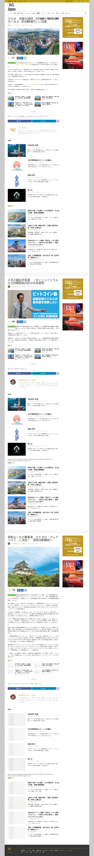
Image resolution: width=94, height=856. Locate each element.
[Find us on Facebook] (74, 1)
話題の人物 (20, 13)
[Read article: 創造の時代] (17, 180)
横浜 (12, 368)
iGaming (38, 13)
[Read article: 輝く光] (17, 195)
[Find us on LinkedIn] (76, 1)
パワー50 (62, 13)
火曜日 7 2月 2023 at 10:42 (20, 107)
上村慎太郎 (31, 214)
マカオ (52, 13)
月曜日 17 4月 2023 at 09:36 (21, 99)
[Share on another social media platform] (24, 58)
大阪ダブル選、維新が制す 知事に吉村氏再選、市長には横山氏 (50, 97)
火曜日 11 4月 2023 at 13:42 (47, 99)
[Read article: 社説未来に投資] (17, 150)
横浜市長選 (16, 368)
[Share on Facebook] (18, 58)
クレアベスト (16, 683)
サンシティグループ (24, 683)
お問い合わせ (20, 1)
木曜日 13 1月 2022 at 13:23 (42, 177)
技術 (34, 13)
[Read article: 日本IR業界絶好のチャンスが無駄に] (17, 165)
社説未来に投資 (33, 145)
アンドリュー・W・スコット (34, 162)
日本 (48, 13)
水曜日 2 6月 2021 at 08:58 (26, 25)
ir (11, 683)
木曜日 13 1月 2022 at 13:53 (46, 162)
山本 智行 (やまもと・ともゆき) (19, 286)
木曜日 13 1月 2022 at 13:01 (42, 192)
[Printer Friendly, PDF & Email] (11, 62)
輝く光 (30, 190)
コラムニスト (27, 13)
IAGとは (15, 1)
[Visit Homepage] (14, 6)
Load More (33, 111)
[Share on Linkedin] (21, 58)
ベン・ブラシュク (32, 147)
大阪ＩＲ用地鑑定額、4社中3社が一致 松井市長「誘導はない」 (50, 103)
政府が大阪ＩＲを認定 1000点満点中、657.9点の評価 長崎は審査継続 (23, 97)
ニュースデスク (16, 25)
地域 (57, 13)
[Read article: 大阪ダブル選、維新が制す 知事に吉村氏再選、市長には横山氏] (38, 98)
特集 (15, 13)
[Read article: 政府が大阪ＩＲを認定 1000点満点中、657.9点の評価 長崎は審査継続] (11, 98)
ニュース (10, 13)
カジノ (12, 116)
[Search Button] (85, 13)
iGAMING (56, 850)
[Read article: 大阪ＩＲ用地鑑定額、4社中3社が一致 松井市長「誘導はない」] (38, 104)
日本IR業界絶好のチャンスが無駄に (40, 160)
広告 (24, 1)
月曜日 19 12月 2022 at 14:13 (47, 105)
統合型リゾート (23, 368)
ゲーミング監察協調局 (19, 116)
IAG (11, 852)
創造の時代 (31, 175)
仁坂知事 (31, 683)
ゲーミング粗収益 (29, 116)
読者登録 (9, 1)
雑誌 (13, 1)
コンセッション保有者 (38, 116)
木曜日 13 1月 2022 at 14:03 (42, 147)
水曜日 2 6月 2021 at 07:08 (33, 543)
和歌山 (36, 683)
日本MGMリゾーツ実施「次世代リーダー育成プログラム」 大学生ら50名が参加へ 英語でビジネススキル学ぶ (23, 104)
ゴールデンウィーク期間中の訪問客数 (32, 84)
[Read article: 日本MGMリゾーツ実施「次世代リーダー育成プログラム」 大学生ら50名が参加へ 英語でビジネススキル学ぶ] (11, 104)
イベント (43, 13)
